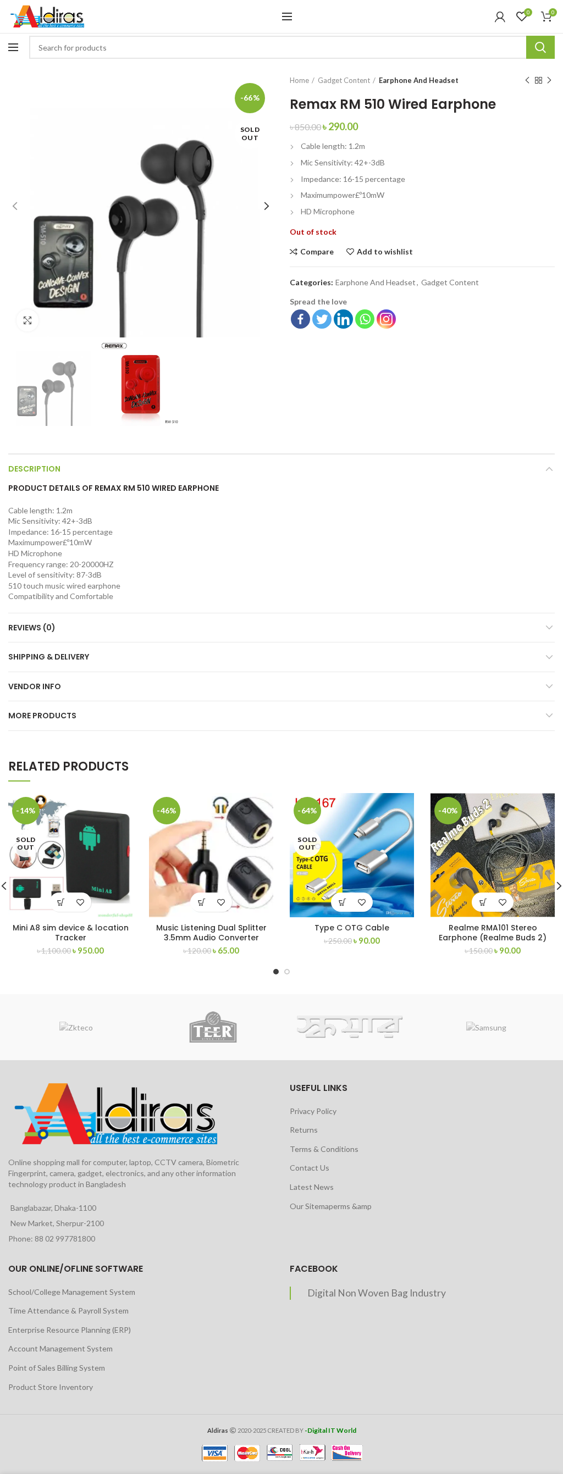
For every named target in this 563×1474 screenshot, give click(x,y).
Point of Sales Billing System (56, 1367)
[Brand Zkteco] (76, 1027)
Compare (317, 252)
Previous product (527, 80)
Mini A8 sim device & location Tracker (71, 933)
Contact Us (309, 1167)
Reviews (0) (32, 627)
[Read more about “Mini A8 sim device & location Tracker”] (60, 902)
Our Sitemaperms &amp (331, 1206)
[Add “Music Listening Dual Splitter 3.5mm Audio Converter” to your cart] (201, 902)
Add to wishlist (385, 252)
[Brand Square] (350, 1027)
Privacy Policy (313, 1111)
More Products (42, 715)
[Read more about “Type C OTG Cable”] (342, 902)
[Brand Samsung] (486, 1027)
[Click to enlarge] (27, 320)
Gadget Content (344, 80)
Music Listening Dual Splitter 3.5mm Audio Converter (211, 933)
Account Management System (60, 1348)
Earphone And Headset (419, 80)
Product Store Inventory (50, 1387)
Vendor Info (34, 686)
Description (34, 468)
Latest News (312, 1187)
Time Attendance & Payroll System (68, 1310)
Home (299, 80)
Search (540, 47)
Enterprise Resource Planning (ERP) (69, 1329)
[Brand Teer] (213, 1027)
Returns (304, 1129)
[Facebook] (300, 319)
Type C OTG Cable (351, 928)
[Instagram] (386, 319)
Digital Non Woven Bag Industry (376, 1293)
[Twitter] (322, 319)
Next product (549, 80)
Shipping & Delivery (48, 656)
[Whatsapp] (364, 319)
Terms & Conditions (324, 1149)
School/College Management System (71, 1291)
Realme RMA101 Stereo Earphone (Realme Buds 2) (493, 933)
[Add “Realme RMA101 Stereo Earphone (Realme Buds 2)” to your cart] (483, 902)
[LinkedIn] (343, 319)
